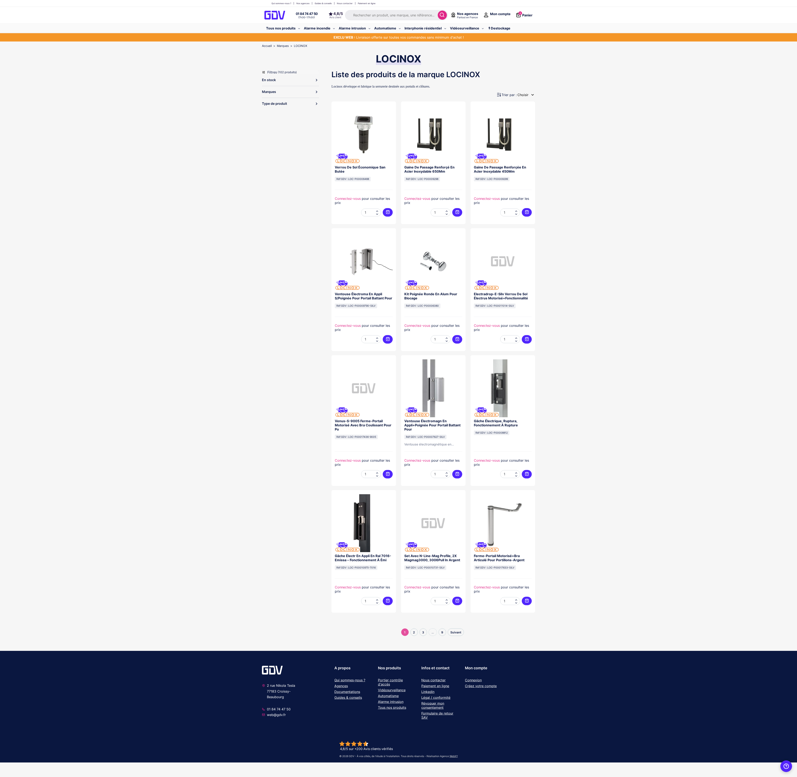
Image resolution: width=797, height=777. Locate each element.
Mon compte (476, 668)
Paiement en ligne (435, 686)
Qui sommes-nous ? (349, 680)
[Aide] (786, 766)
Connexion (473, 680)
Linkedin (427, 692)
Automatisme (388, 696)
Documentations (347, 692)
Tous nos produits (392, 707)
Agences (341, 686)
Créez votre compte (481, 686)
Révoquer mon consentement (432, 705)
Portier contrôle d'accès (390, 682)
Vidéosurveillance (392, 690)
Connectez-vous (348, 198)
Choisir (526, 94)
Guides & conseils (348, 697)
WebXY (454, 756)
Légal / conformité (435, 697)
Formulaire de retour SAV (437, 715)
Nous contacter (433, 680)
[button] (290, 80)
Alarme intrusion (390, 702)
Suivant (455, 632)
